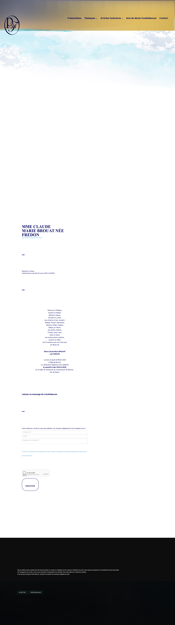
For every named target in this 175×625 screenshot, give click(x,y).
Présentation (74, 18)
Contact (163, 18)
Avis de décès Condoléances (141, 18)
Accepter (22, 592)
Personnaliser (35, 592)
